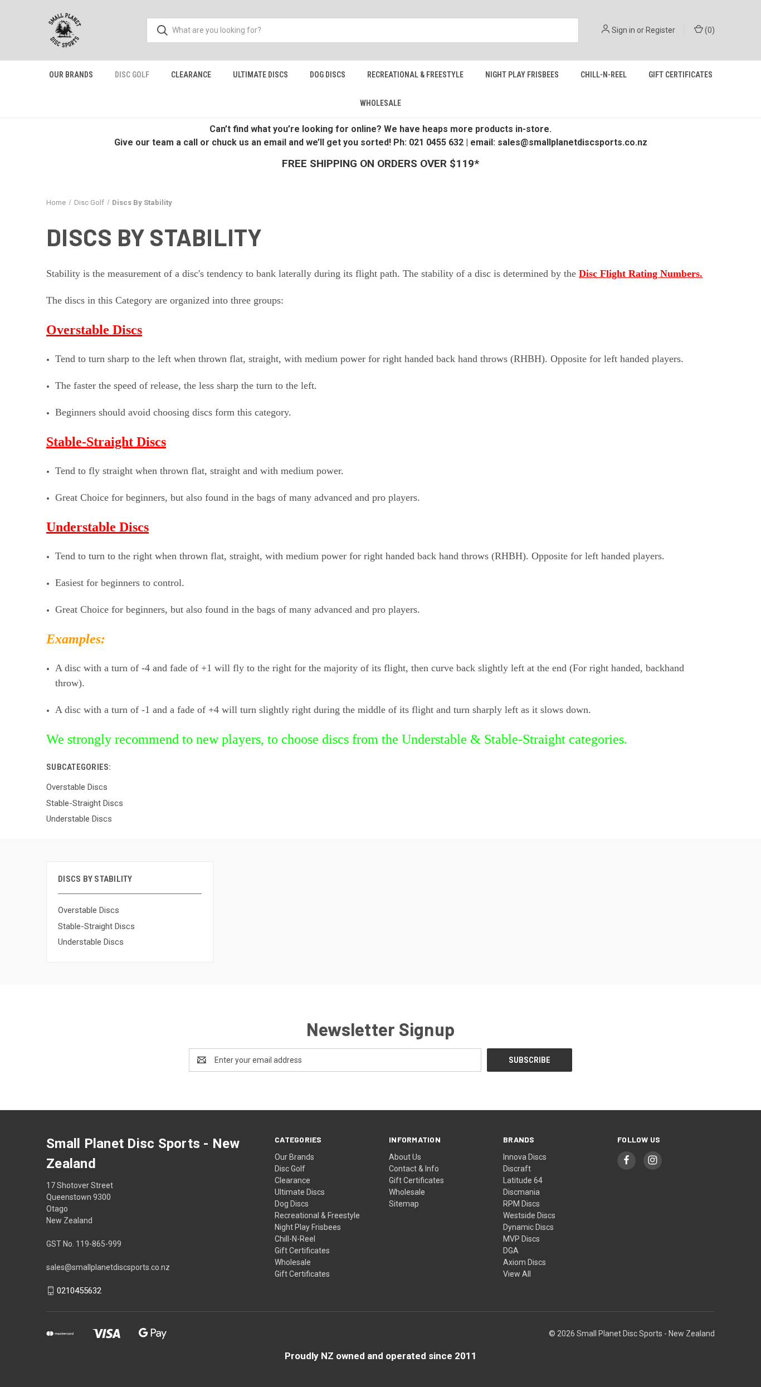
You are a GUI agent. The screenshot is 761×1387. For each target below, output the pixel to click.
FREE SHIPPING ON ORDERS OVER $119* (380, 163)
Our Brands (71, 74)
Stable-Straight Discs (96, 926)
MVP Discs (521, 1238)
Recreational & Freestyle (415, 74)
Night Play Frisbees (522, 74)
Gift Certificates (680, 74)
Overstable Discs (88, 910)
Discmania (521, 1192)
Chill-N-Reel (603, 74)
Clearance (191, 74)
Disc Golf (132, 74)
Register (660, 30)
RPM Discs (521, 1203)
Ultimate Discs (260, 74)
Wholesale (380, 103)
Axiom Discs (524, 1262)
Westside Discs (529, 1215)
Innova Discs (525, 1156)
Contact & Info (414, 1168)
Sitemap (404, 1203)
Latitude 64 (523, 1180)
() (709, 30)
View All (517, 1273)
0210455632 (79, 1291)
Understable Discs (91, 942)
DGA (511, 1250)
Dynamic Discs (528, 1227)
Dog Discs (327, 74)
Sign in (623, 30)
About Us (405, 1156)
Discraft (517, 1168)
